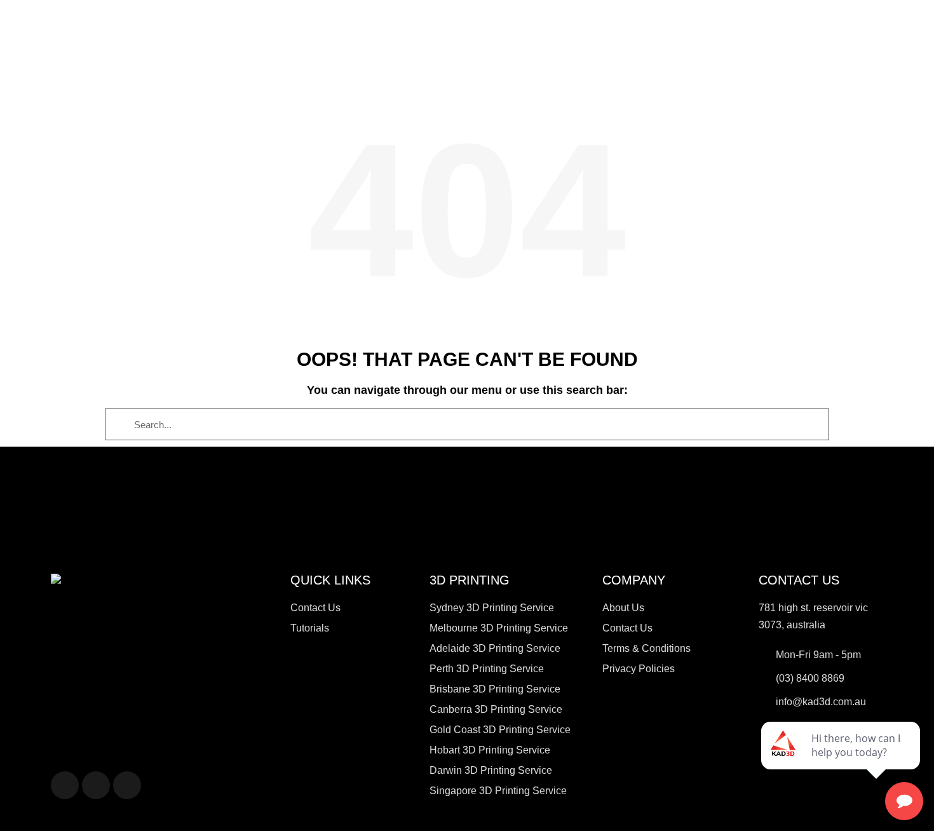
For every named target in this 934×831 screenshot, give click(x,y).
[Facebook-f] (65, 785)
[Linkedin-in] (96, 785)
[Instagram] (127, 785)
